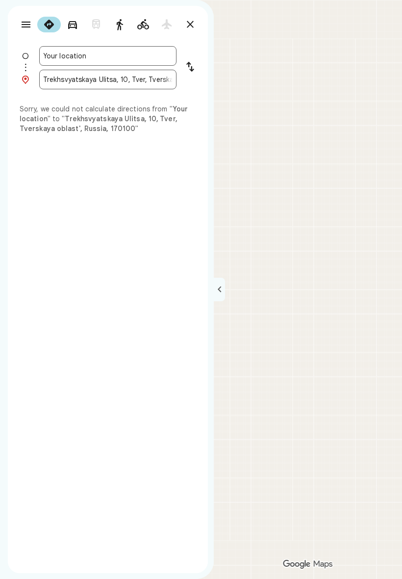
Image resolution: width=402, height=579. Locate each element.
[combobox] (108, 56)
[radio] (49, 24)
